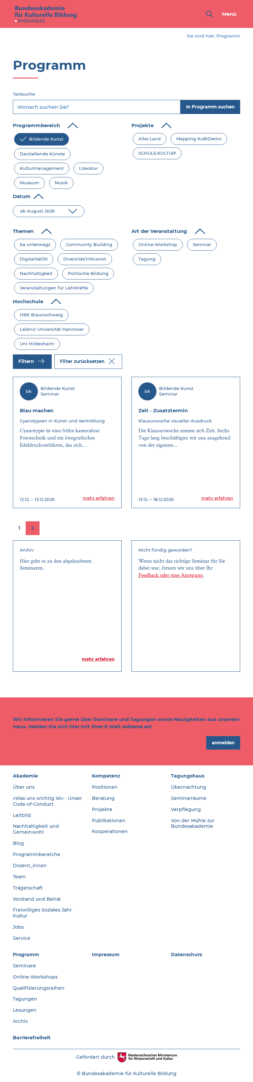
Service (21, 938)
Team (19, 877)
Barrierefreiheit (31, 1038)
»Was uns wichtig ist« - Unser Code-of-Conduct (47, 801)
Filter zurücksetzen (83, 361)
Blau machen (36, 410)
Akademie (25, 776)
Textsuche (24, 94)
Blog (18, 843)
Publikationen (109, 820)
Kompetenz (106, 776)
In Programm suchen (210, 106)
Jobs (18, 927)
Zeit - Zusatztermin (163, 410)
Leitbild (22, 815)
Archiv (20, 1021)
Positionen (105, 787)
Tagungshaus (187, 776)
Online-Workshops (35, 977)
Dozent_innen (30, 865)
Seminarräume (189, 798)
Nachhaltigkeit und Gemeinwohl (36, 829)
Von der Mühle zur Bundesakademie (192, 823)
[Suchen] (208, 14)
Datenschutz (186, 955)
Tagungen (25, 999)
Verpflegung (186, 809)
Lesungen (25, 1010)
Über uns (24, 787)
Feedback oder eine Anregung (170, 574)
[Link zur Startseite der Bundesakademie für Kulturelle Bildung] (46, 14)
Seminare (24, 966)
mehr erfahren (99, 498)
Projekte (102, 809)
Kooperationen (110, 831)
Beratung (103, 798)
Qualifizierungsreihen (39, 988)
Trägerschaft (28, 888)
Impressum (106, 955)
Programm (26, 955)
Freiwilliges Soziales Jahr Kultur (42, 913)
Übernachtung (188, 787)
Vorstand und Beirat (37, 899)
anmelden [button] (223, 742)
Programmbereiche (36, 854)
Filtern (26, 361)
